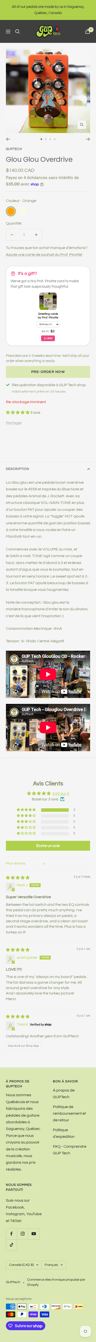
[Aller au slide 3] (50, 139)
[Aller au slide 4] (54, 139)
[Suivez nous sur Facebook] (11, 1233)
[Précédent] (8, 139)
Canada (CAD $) (21, 1265)
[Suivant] (88, 139)
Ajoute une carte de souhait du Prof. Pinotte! (44, 255)
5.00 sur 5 (60, 793)
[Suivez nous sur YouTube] (33, 1233)
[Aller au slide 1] (41, 139)
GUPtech (14, 149)
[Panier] (87, 31)
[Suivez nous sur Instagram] (22, 1233)
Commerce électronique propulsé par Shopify (56, 1282)
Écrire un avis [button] (48, 846)
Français (51, 1265)
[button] (18, 412)
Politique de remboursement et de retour (69, 1113)
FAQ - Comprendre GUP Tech (69, 1149)
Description (17, 469)
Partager (14, 423)
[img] (18, 878)
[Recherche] (17, 31)
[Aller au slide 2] (46, 139)
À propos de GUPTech (64, 1093)
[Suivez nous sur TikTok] (11, 1244)
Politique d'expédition (64, 1133)
